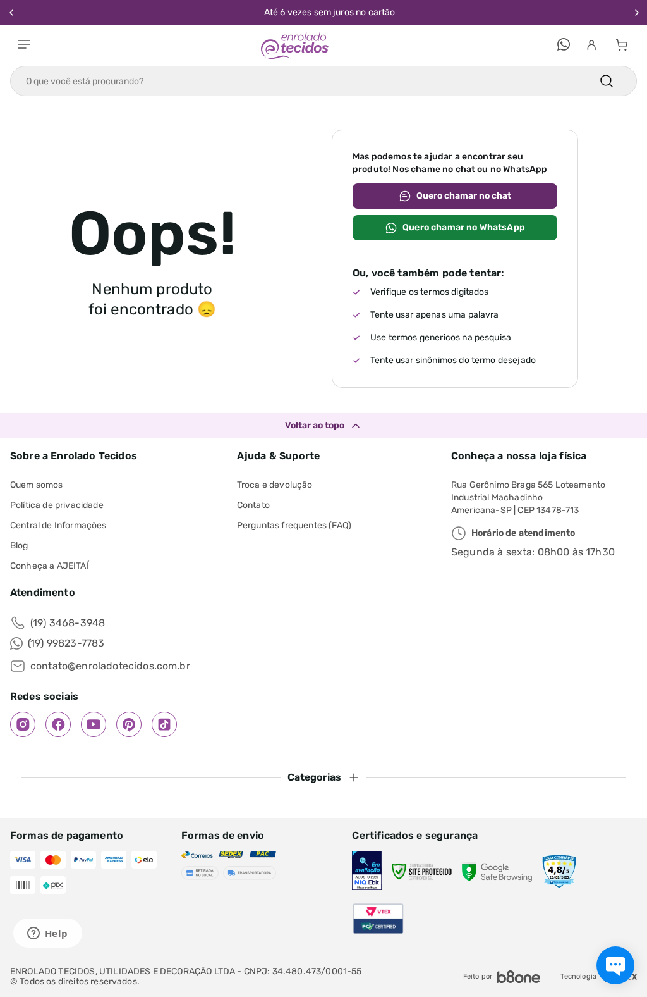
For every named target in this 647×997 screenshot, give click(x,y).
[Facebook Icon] (58, 724)
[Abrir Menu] (24, 45)
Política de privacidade (57, 505)
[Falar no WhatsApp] (563, 45)
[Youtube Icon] (93, 724)
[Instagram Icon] (22, 724)
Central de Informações (58, 525)
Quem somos (36, 485)
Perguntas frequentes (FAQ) (294, 525)
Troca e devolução (275, 485)
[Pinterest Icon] (129, 724)
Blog (19, 545)
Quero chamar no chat (463, 195)
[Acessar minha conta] (591, 45)
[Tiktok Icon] (164, 724)
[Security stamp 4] (559, 871)
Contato (253, 505)
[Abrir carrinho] (622, 45)
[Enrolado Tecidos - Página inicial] (295, 45)
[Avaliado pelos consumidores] (366, 872)
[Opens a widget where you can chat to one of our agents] (47, 934)
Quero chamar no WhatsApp (463, 227)
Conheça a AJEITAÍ (49, 565)
